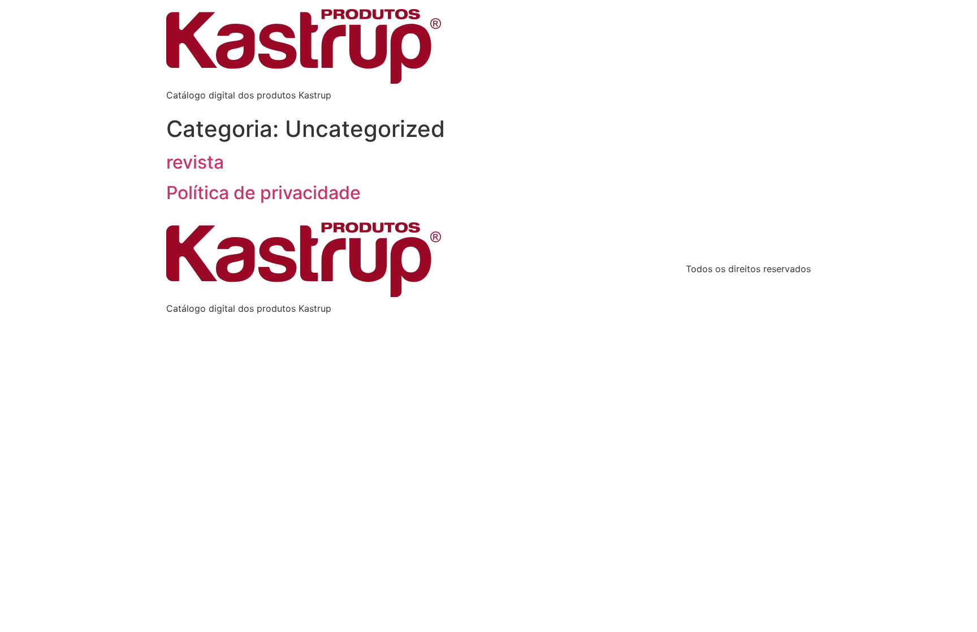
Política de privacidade (263, 193)
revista (195, 162)
